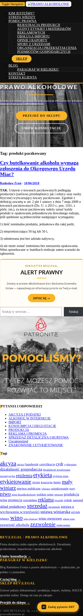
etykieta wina (60, 476)
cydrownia (70, 464)
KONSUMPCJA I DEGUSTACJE (32, 426)
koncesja (47, 482)
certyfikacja (47, 464)
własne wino (69, 519)
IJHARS (36, 482)
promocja (15, 500)
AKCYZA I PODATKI (25, 414)
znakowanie (63, 525)
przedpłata (30, 500)
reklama (46, 499)
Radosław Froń (10, 183)
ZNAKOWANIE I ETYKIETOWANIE (36, 445)
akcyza (8, 463)
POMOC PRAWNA (23, 21)
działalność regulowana (56, 469)
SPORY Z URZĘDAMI (33, 44)
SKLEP (21, 58)
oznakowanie (60, 488)
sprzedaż (37, 505)
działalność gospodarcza (21, 469)
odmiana (46, 489)
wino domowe (31, 519)
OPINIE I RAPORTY (32, 40)
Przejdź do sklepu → (15, 602)
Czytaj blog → (10, 579)
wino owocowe (50, 518)
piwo (5, 494)
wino (16, 517)
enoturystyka (7, 476)
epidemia (24, 475)
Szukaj (73, 311)
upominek (54, 506)
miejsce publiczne (29, 488)
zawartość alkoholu (14, 525)
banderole (32, 464)
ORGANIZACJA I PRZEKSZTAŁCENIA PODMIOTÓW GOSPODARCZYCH (47, 49)
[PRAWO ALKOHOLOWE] (41, 94)
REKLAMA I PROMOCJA (28, 433)
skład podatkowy (13, 506)
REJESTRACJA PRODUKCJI (38, 25)
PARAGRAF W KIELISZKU (38, 69)
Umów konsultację (41, 128)
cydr (59, 464)
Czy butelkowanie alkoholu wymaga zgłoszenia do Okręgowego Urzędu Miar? (39, 168)
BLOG (13, 65)
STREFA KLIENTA (23, 77)
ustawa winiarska (55, 511)
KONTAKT (17, 73)
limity (57, 482)
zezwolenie (43, 524)
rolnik (68, 500)
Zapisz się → (41, 298)
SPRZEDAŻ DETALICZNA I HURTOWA (39, 437)
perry (72, 488)
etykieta (42, 475)
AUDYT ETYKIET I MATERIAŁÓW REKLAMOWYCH (44, 30)
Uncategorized (18, 441)
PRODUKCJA (19, 430)
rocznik (58, 500)
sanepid (78, 500)
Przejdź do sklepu (41, 115)
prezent (58, 494)
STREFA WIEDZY (22, 17)
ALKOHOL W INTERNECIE (30, 418)
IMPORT (15, 422)
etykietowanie (15, 481)
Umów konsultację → (15, 556)
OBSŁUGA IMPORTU (33, 36)
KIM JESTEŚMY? (21, 13)
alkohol (20, 464)
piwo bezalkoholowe (24, 494)
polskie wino (45, 494)
